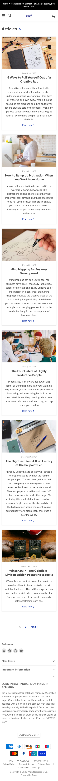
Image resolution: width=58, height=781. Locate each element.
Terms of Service (26, 764)
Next (34, 626)
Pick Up (35, 767)
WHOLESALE (23, 760)
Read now (27, 125)
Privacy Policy (39, 760)
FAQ (11, 760)
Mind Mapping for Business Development (29, 271)
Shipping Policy (45, 764)
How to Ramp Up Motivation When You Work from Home (29, 177)
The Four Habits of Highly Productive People (29, 373)
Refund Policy (9, 764)
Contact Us (24, 767)
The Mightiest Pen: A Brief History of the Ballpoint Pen (29, 463)
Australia (27, 735)
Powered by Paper (29, 775)
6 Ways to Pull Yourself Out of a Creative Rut (29, 79)
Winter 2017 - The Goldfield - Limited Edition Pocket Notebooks (29, 572)
